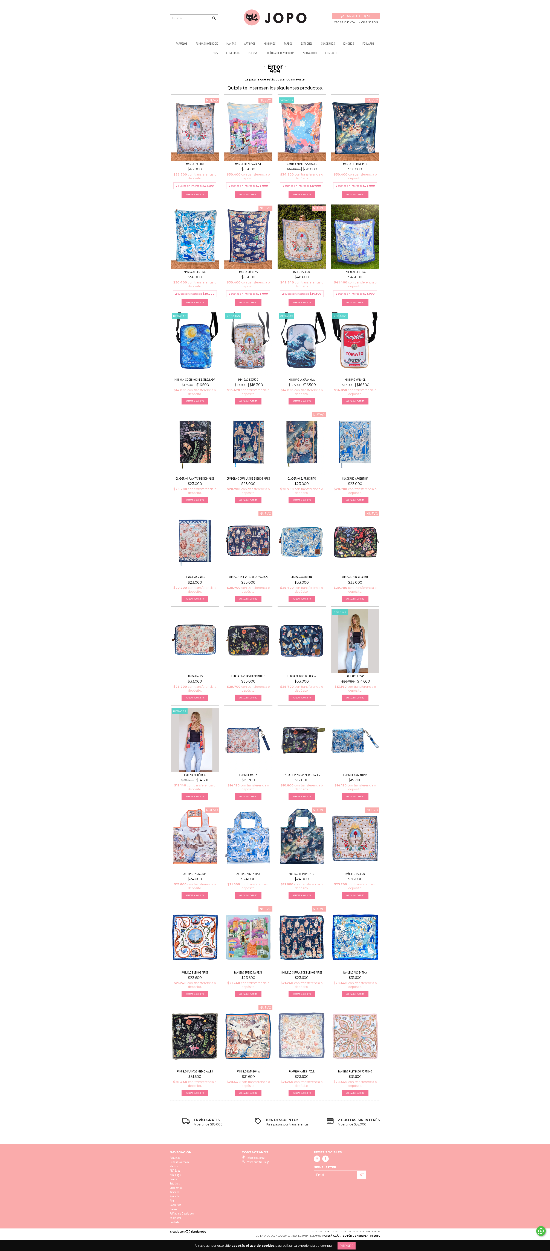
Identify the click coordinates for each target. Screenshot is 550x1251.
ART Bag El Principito (302, 874)
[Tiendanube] (188, 1232)
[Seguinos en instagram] (317, 1159)
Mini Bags (269, 43)
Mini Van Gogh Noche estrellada (194, 380)
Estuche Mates (248, 775)
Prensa (253, 53)
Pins (215, 53)
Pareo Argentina (355, 272)
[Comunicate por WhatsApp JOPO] (541, 1231)
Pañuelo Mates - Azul (302, 1071)
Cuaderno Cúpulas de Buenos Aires (248, 478)
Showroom (310, 53)
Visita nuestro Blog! (258, 1162)
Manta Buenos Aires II (248, 164)
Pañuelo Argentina (355, 972)
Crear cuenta (344, 22)
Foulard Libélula (195, 775)
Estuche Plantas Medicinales (302, 775)
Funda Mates (195, 676)
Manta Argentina (195, 272)
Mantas (231, 43)
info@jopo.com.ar (256, 1158)
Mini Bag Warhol (355, 380)
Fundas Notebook (207, 43)
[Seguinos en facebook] (325, 1159)
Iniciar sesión (368, 22)
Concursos (233, 53)
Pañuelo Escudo (355, 874)
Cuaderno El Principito (301, 478)
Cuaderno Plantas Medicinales (195, 478)
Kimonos (348, 43)
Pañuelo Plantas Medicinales (195, 1071)
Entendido (346, 1246)
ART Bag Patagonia (194, 874)
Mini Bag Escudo (248, 380)
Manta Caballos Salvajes (302, 164)
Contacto (331, 53)
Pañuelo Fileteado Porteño (355, 1071)
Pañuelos (181, 43)
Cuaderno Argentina (355, 478)
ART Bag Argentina (248, 874)
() (358, 16)
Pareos (288, 43)
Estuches (306, 43)
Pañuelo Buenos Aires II (248, 972)
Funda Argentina (301, 577)
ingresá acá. (330, 1235)
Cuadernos (328, 43)
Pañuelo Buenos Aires (195, 972)
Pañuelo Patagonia (248, 1071)
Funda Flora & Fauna (355, 577)
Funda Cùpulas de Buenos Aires (248, 577)
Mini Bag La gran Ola (302, 380)
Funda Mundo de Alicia (301, 676)
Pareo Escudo (301, 272)
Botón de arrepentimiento (361, 1235)
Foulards (368, 43)
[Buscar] (214, 18)
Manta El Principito (355, 164)
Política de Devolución (280, 53)
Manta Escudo (195, 164)
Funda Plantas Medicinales (248, 676)
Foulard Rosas (355, 676)
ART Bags (249, 43)
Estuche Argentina (355, 775)
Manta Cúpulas (248, 272)
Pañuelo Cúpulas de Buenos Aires (301, 972)
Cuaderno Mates (195, 577)
